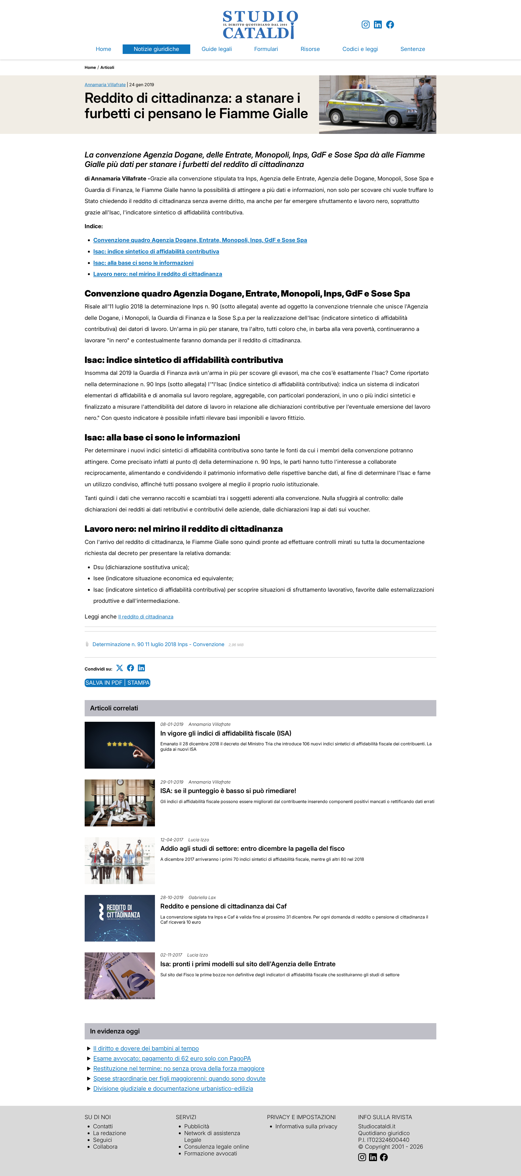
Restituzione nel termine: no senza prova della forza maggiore (179, 1068)
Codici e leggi (360, 49)
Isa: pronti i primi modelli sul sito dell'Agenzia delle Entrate (248, 964)
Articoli (107, 67)
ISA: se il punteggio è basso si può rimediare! (228, 791)
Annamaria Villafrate (105, 84)
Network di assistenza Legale (212, 1136)
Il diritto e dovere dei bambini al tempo (146, 1048)
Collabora (105, 1146)
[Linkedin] (378, 25)
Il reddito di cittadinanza (145, 617)
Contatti (103, 1126)
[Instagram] (366, 25)
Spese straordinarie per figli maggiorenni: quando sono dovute (179, 1078)
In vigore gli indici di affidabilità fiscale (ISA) (225, 733)
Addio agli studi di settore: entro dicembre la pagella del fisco (252, 848)
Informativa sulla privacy (306, 1126)
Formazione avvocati (210, 1153)
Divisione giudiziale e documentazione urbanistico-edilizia (173, 1088)
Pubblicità (196, 1126)
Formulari (266, 49)
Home (103, 49)
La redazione (109, 1133)
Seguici (102, 1139)
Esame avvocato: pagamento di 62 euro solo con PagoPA (172, 1058)
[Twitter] (119, 668)
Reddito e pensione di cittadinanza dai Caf (223, 906)
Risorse (310, 49)
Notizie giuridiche (156, 49)
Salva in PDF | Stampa (117, 682)
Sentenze (413, 49)
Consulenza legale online (216, 1146)
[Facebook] (390, 25)
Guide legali (217, 49)
